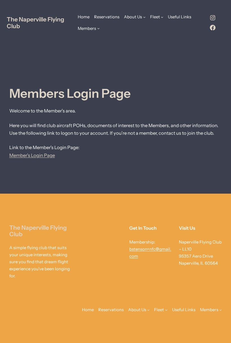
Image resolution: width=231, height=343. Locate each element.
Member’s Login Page (32, 155)
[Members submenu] (98, 28)
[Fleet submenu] (162, 17)
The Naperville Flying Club (35, 22)
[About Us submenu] (144, 17)
